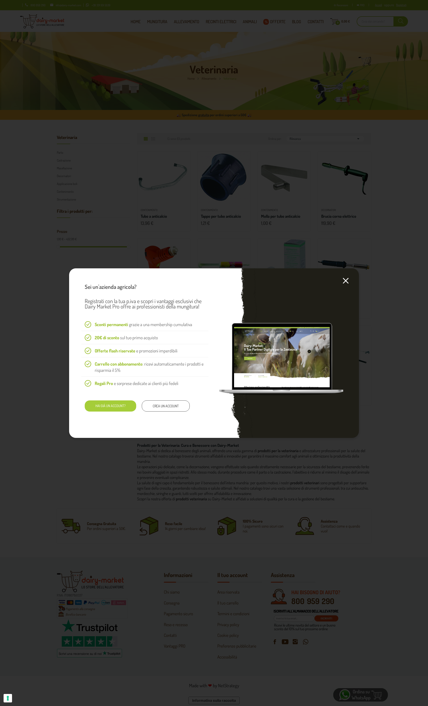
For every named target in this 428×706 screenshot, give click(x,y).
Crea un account (166, 406)
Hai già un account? (110, 406)
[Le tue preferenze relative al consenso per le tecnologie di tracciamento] (8, 698)
